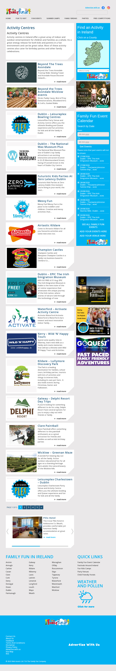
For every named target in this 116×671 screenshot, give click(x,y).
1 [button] (26, 546)
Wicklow (55, 590)
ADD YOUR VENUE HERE (93, 235)
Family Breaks (71, 18)
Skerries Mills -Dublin (89, 211)
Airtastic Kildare (49, 225)
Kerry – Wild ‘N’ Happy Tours (53, 335)
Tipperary (56, 574)
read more (61, 82)
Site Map (9, 652)
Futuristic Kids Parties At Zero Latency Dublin (55, 177)
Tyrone (55, 578)
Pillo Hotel (49, 517)
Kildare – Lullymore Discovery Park (51, 362)
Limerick (32, 581)
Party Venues (83, 571)
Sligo (54, 571)
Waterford (56, 581)
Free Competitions (102, 18)
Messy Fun (45, 201)
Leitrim (32, 578)
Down (8, 587)
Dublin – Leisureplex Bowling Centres (52, 115)
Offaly (54, 565)
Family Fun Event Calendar (88, 562)
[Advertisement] (93, 400)
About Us (10, 638)
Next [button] (72, 531)
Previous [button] (7, 531)
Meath (32, 593)
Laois (31, 574)
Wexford (55, 587)
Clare (8, 574)
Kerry (31, 565)
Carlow (9, 568)
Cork (8, 578)
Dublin (8, 590)
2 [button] (54, 546)
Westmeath (57, 584)
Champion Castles (50, 250)
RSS (7, 654)
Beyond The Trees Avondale (50, 65)
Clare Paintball (48, 426)
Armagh (9, 565)
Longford (33, 584)
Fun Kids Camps (84, 568)
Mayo (31, 590)
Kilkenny (32, 571)
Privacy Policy (11, 647)
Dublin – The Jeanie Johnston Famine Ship (92, 168)
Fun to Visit (21, 18)
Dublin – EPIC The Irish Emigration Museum (53, 275)
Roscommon (57, 568)
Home (8, 18)
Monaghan (56, 562)
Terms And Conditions (15, 643)
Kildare (32, 568)
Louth (31, 587)
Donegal (9, 584)
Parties (85, 18)
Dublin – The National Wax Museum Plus (53, 145)
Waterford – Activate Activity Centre (52, 310)
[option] (40, 529)
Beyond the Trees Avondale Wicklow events (50, 92)
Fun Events (36, 18)
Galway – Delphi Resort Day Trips (54, 400)
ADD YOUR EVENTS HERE (93, 231)
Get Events (86, 146)
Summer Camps (53, 18)
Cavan (8, 571)
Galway (32, 562)
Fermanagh (11, 593)
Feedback (10, 641)
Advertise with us (92, 7)
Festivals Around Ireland (87, 565)
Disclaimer (10, 645)
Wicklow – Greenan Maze (55, 452)
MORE (102, 161)
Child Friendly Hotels (86, 574)
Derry (8, 581)
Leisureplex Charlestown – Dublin (55, 480)
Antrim (9, 562)
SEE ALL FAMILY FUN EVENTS (93, 226)
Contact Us (10, 636)
